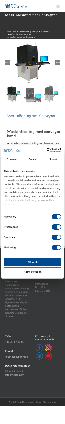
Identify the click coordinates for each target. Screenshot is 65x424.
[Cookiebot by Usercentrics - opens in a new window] (46, 150)
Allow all (33, 262)
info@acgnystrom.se (16, 356)
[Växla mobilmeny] (58, 6)
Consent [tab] (12, 159)
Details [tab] (32, 159)
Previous (7, 62)
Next (58, 62)
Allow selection (33, 271)
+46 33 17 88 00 (14, 342)
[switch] (56, 227)
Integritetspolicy (14, 375)
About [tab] (53, 159)
